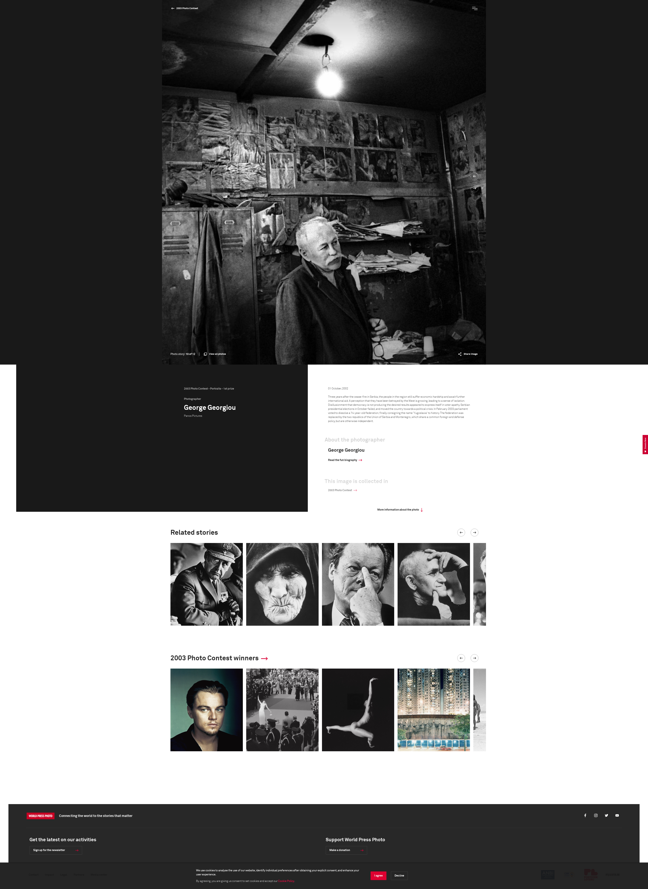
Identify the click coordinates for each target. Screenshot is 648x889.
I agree (378, 875)
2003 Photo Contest (187, 8)
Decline (399, 875)
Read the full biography (342, 460)
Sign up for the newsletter (49, 850)
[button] (461, 532)
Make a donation (339, 850)
